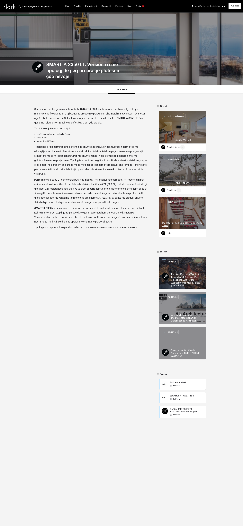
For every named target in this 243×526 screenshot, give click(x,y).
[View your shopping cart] (223, 6)
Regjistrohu (215, 6)
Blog (129, 6)
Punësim (119, 6)
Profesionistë (91, 6)
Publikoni (235, 6)
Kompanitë (106, 6)
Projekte (77, 6)
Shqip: (139, 6)
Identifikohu (200, 6)
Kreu (67, 6)
